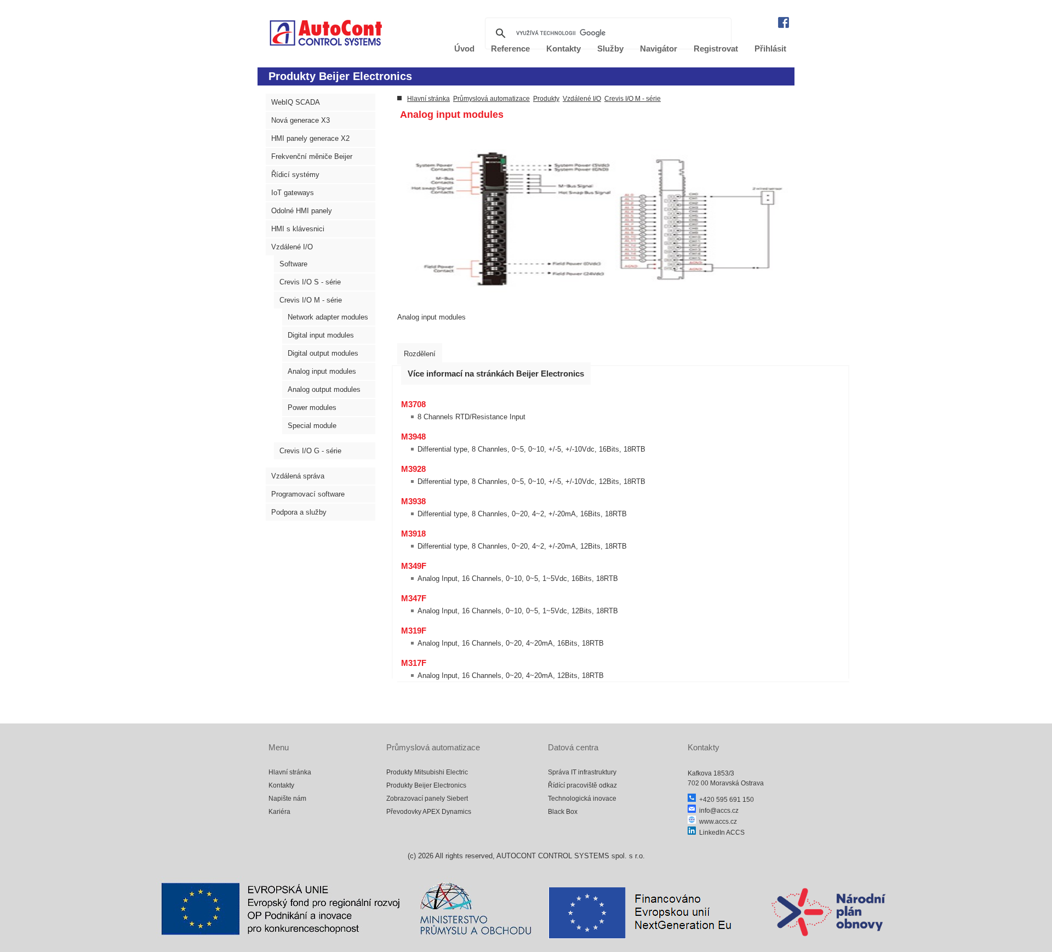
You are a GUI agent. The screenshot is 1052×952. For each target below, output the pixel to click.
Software (293, 264)
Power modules (312, 407)
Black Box (563, 812)
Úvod (464, 48)
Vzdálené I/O (292, 247)
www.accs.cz (716, 821)
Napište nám (287, 798)
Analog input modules (322, 371)
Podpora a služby (299, 512)
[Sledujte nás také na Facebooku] (783, 25)
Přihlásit (770, 48)
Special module (312, 425)
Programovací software (308, 494)
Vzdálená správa (297, 476)
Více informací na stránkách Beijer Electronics (496, 373)
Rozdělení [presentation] (420, 354)
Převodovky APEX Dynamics (428, 812)
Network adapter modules (328, 317)
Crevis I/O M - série (310, 300)
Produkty (546, 98)
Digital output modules (323, 353)
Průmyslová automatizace (491, 98)
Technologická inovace (582, 798)
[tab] (419, 354)
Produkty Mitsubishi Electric (427, 772)
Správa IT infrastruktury (582, 772)
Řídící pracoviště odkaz (582, 785)
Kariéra (279, 812)
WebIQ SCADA (295, 102)
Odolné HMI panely (301, 211)
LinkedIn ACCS (720, 832)
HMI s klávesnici (297, 229)
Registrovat (716, 48)
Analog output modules (324, 389)
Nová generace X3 (300, 120)
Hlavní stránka (428, 98)
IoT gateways (292, 193)
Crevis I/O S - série (310, 282)
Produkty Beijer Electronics (426, 785)
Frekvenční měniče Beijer (311, 156)
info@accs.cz (717, 810)
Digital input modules (321, 335)
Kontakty (281, 785)
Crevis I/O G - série (310, 451)
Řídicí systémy (295, 174)
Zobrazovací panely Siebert (427, 798)
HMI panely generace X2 (310, 138)
